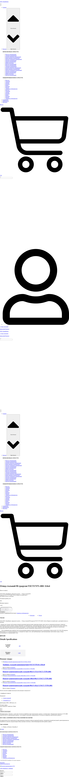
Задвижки (7, 81)
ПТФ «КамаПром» (4, 1)
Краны (6, 85)
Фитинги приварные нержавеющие (13, 59)
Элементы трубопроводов (11, 88)
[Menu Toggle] (0, 4)
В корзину (3, 611)
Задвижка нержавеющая (11, 55)
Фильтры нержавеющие (10, 60)
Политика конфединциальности (5, 763)
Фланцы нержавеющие (10, 61)
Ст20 (19, 653)
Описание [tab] (32, 615)
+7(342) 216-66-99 (4, 326)
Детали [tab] (40, 615)
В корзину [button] (13, 667)
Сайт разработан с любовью (6, 768)
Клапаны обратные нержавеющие (13, 56)
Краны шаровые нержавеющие (12, 58)
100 (19, 646)
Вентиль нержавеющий (10, 54)
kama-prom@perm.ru (4, 329)
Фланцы (7, 87)
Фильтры (7, 86)
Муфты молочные (9, 63)
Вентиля (7, 80)
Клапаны (7, 84)
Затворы (7, 82)
